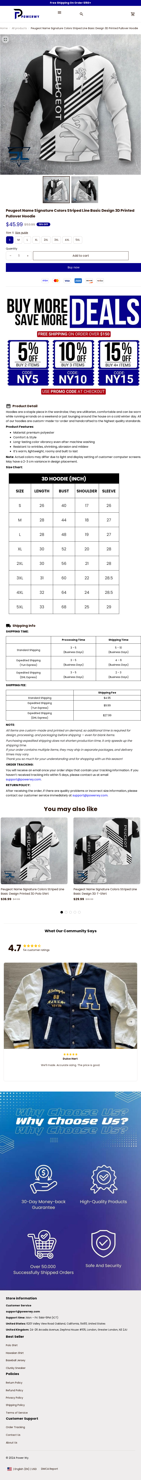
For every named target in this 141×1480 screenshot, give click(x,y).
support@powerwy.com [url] (23, 779)
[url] (23, 1312)
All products (19, 28)
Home (4, 28)
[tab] (62, 912)
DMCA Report (49, 1469)
